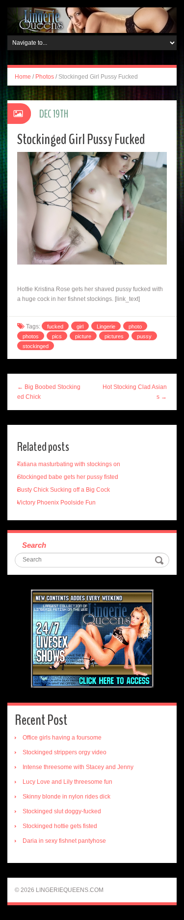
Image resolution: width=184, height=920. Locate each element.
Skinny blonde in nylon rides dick (66, 796)
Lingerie (106, 326)
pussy (144, 336)
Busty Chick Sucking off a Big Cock (63, 489)
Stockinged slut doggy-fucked (62, 811)
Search (34, 545)
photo (135, 326)
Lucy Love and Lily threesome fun (67, 781)
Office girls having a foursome (62, 737)
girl (80, 326)
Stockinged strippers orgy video (64, 752)
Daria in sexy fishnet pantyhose (64, 840)
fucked (55, 326)
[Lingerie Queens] (92, 19)
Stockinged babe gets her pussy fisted (67, 477)
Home (23, 76)
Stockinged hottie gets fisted (60, 826)
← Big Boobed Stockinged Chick (48, 392)
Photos (44, 76)
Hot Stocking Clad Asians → (135, 392)
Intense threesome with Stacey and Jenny (78, 767)
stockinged (36, 346)
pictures (114, 336)
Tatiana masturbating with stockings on (68, 464)
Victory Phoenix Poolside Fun (56, 502)
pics (57, 336)
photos (31, 336)
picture (83, 336)
